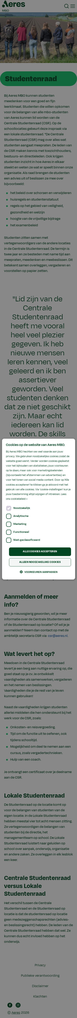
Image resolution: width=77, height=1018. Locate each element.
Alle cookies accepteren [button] (40, 551)
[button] (38, 571)
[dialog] (38, 509)
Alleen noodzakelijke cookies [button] (40, 562)
